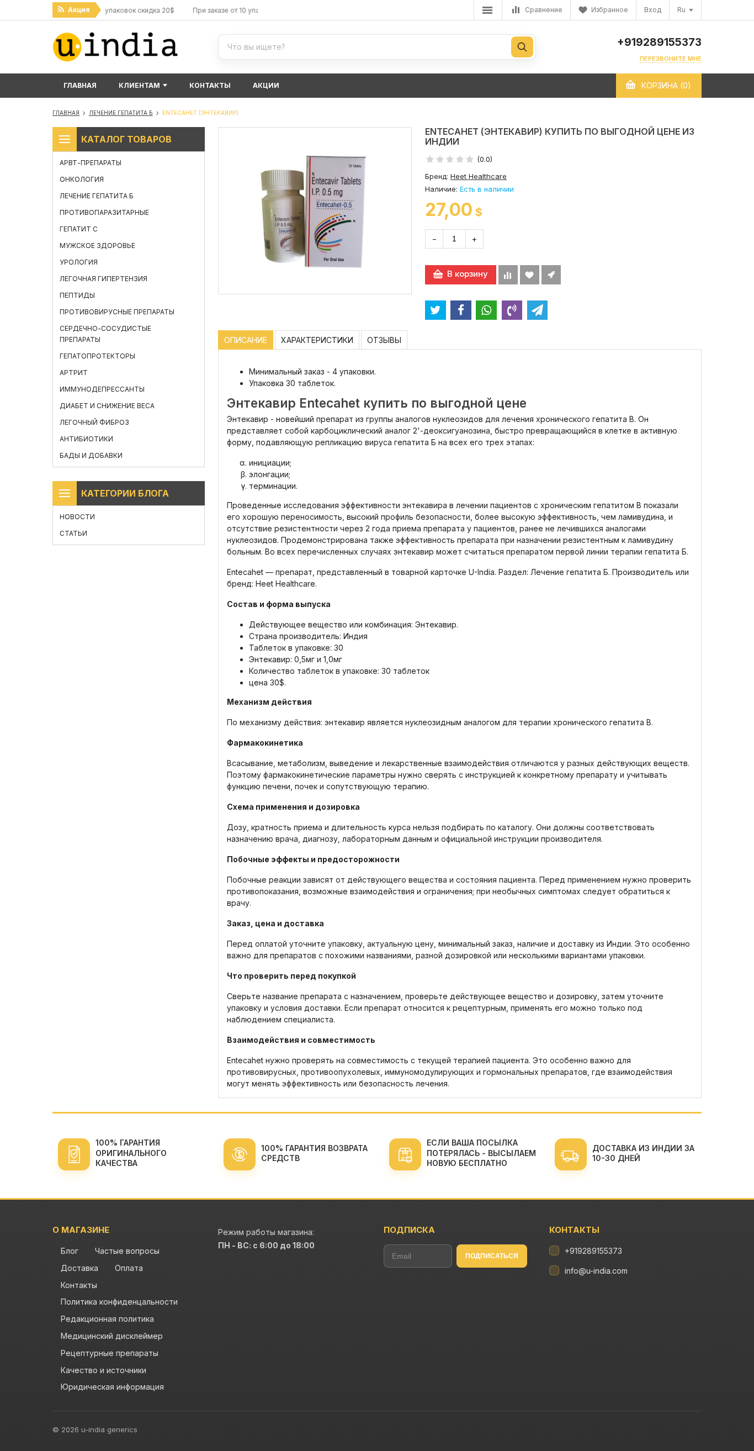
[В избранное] (529, 274)
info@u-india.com (596, 1270)
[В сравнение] (508, 274)
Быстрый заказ (551, 274)
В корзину (467, 273)
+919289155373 (659, 42)
